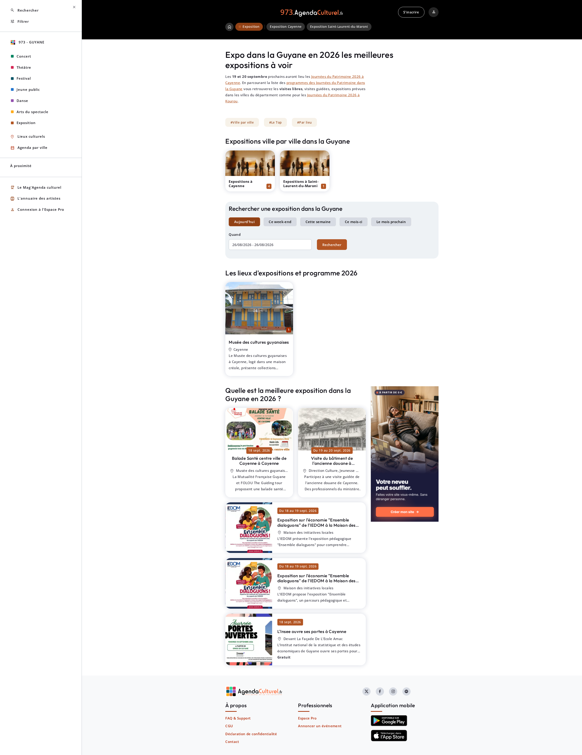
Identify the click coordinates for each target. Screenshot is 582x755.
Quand (235, 234)
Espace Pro (307, 718)
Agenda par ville (29, 147)
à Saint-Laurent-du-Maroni (316, 527)
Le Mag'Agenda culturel (35, 187)
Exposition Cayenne (285, 27)
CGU (229, 726)
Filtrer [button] (19, 21)
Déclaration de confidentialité (251, 734)
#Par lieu (304, 122)
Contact (232, 741)
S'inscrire (411, 12)
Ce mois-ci (353, 221)
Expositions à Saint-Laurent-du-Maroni (301, 183)
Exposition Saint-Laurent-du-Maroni (339, 27)
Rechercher (331, 244)
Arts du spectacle (32, 111)
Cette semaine (318, 221)
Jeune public (28, 89)
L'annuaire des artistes (35, 198)
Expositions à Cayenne (240, 183)
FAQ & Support (238, 718)
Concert (24, 56)
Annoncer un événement (319, 726)
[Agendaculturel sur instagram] (393, 691)
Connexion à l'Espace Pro (37, 209)
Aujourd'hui (244, 221)
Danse (22, 100)
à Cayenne (259, 460)
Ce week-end (280, 221)
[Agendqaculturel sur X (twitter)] (366, 691)
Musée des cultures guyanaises (259, 342)
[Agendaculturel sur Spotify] (406, 691)
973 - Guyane (31, 42)
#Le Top (275, 122)
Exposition (26, 122)
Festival (24, 78)
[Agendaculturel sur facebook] (380, 691)
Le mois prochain (391, 221)
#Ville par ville (242, 122)
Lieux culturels (27, 136)
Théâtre (24, 67)
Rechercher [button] (24, 10)
